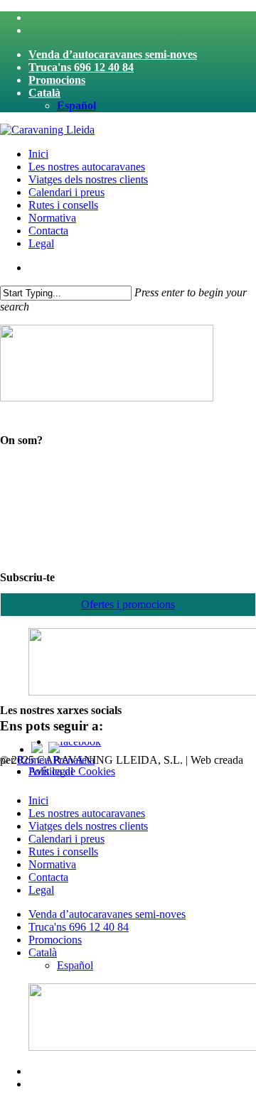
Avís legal (50, 771)
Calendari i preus (66, 839)
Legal (41, 890)
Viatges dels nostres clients (88, 826)
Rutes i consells (63, 852)
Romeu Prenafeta (56, 760)
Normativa (52, 864)
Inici (38, 800)
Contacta (48, 877)
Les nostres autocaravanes (86, 813)
